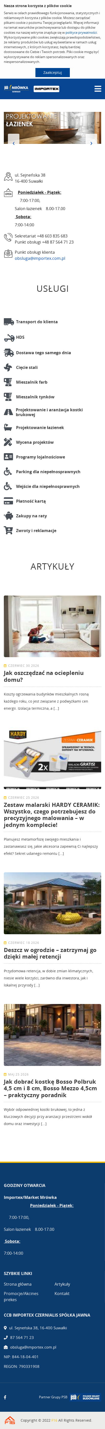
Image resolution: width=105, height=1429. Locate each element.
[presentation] (13, 142)
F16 (54, 1420)
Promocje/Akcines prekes (21, 1296)
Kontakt (62, 1293)
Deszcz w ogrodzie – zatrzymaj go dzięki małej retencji (50, 953)
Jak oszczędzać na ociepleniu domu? (44, 676)
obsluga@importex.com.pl (40, 258)
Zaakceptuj (52, 72)
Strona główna (18, 1284)
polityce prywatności (81, 32)
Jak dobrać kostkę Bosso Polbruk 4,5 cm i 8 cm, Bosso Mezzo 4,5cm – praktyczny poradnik (50, 1088)
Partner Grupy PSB (53, 1397)
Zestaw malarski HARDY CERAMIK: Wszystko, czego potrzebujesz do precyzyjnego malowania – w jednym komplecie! (52, 814)
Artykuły (62, 1284)
